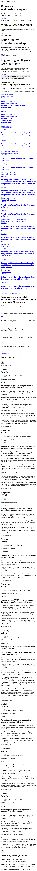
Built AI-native (5, 78)
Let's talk (3, 18)
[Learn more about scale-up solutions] (2, 317)
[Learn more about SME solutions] (2, 343)
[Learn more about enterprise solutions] (2, 334)
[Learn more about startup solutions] (2, 310)
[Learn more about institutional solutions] (2, 326)
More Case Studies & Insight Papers (11, 293)
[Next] (2, 851)
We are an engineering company (9, 76)
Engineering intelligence (17, 78)
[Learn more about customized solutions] (2, 352)
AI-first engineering (25, 76)
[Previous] (2, 362)
